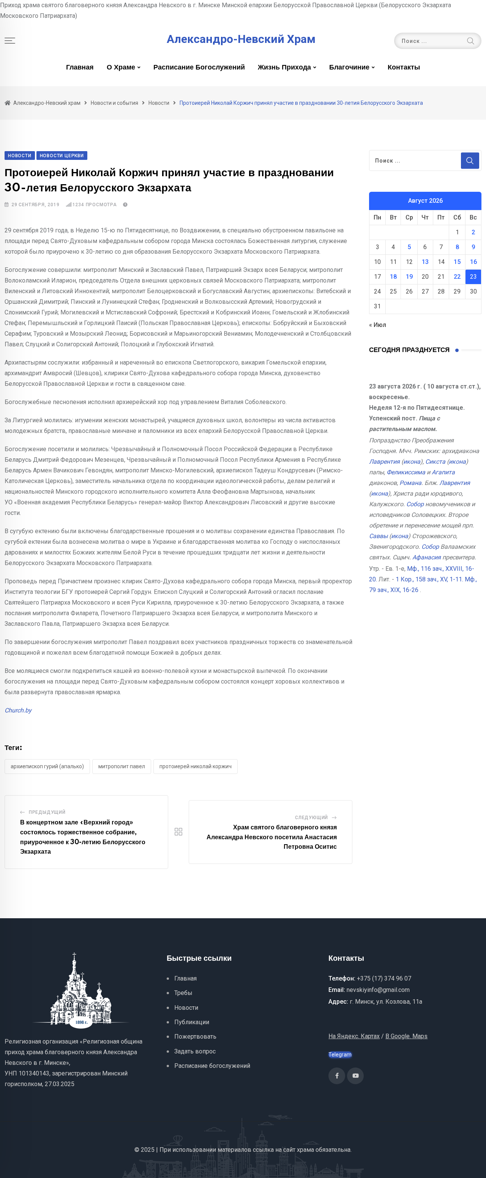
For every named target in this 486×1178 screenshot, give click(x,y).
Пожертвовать (195, 1036)
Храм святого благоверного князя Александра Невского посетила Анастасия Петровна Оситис (272, 837)
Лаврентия (384, 461)
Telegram (340, 1055)
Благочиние (349, 67)
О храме (121, 67)
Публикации (191, 1022)
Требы (183, 992)
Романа (410, 482)
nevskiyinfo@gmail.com (378, 989)
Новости (186, 1007)
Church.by (18, 710)
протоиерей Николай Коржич (195, 766)
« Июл (377, 324)
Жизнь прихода (284, 67)
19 (409, 276)
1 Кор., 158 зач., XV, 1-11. (429, 579)
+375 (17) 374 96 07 (384, 978)
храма (305, 1149)
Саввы (378, 536)
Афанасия (426, 557)
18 (393, 276)
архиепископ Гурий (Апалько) (47, 766)
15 (457, 261)
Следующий (311, 817)
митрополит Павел (121, 766)
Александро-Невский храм (241, 39)
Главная (80, 67)
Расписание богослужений (199, 67)
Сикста (435, 461)
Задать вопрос (195, 1051)
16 (473, 261)
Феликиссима (406, 472)
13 (425, 261)
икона (411, 461)
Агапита (443, 472)
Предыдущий (47, 812)
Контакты (404, 67)
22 (457, 276)
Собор (415, 504)
